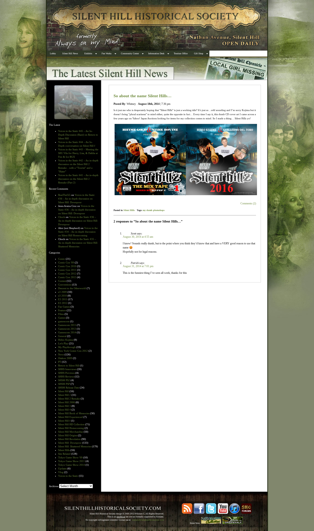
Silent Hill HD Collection (71, 424)
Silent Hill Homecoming (71, 428)
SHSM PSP (64, 384)
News (61, 354)
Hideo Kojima (65, 339)
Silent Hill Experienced (70, 417)
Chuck (61, 217)
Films (61, 314)
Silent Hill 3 (64, 406)
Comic (61, 258)
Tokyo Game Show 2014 (71, 464)
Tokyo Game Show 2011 (71, 461)
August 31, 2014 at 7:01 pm (138, 266)
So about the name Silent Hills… (142, 96)
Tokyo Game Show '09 (70, 457)
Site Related (64, 453)
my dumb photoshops (154, 210)
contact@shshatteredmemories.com (148, 520)
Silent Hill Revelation (69, 439)
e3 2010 (62, 295)
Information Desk (156, 53)
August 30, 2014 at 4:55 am (138, 236)
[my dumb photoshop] (185, 159)
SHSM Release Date (68, 387)
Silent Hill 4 (64, 409)
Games (61, 317)
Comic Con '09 (66, 262)
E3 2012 (62, 303)
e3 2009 (62, 292)
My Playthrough (67, 347)
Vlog (60, 472)
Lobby (53, 53)
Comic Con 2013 (67, 277)
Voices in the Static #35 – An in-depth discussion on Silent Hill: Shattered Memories (78, 243)
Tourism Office (181, 53)
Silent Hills (64, 450)
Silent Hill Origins (67, 435)
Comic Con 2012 (67, 273)
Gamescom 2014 (67, 332)
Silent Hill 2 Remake (69, 398)
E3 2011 (62, 299)
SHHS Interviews (67, 369)
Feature (62, 310)
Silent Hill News (70, 53)
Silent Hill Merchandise (70, 431)
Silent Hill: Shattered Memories (74, 446)
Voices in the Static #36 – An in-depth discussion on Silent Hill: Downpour (76, 199)
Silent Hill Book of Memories (73, 413)
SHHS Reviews (66, 376)
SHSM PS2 (64, 380)
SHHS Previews (66, 372)
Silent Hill (63, 391)
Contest (62, 281)
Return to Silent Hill (68, 365)
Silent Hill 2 (64, 395)
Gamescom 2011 (67, 325)
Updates (62, 468)
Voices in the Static (68, 475)
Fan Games (64, 306)
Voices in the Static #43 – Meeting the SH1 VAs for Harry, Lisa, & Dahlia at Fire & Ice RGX (78, 153)
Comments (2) (248, 203)
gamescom (63, 321)
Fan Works (106, 53)
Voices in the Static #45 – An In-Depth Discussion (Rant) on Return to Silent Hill (78, 135)
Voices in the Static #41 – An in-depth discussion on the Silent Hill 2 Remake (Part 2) (78, 179)
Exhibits (88, 53)
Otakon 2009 (65, 358)
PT (59, 361)
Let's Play (63, 343)
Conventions (64, 284)
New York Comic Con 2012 (73, 350)
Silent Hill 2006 (66, 402)
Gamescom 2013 (67, 328)
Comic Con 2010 (67, 266)
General (62, 336)
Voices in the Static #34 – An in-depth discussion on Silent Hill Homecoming (78, 232)
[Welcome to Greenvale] (233, 523)
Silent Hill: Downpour (70, 442)
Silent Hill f (64, 420)
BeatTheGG (64, 195)
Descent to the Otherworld (72, 288)
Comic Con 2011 (67, 269)
